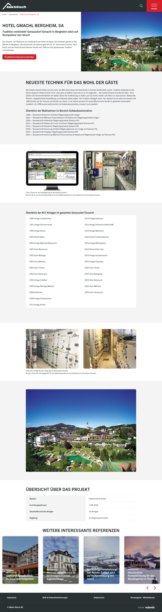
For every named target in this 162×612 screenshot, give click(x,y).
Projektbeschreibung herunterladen (19, 57)
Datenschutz (99, 597)
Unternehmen (13, 14)
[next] (132, 430)
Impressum (11, 597)
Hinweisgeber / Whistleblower (142, 597)
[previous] (29, 430)
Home (4, 14)
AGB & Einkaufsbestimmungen (55, 597)
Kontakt (150, 592)
